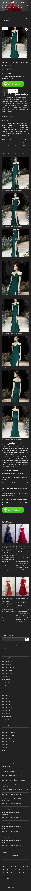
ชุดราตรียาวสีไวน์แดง (7, 726)
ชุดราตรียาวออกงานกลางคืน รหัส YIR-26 (11, 803)
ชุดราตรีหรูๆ (16, 101)
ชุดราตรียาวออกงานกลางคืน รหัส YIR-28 (11, 794)
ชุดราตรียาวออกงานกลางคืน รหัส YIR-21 (11, 812)
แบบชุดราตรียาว (10, 111)
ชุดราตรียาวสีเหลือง (6, 716)
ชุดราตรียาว (23, 94)
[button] (26, 29)
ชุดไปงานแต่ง (16, 103)
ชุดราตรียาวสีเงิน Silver (7, 707)
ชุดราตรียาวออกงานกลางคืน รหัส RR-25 (11, 845)
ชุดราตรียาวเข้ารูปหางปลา (18, 99)
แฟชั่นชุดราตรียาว (5, 570)
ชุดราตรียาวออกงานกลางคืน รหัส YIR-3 (11, 840)
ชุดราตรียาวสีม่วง (6, 698)
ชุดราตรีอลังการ (23, 101)
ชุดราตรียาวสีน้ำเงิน (6, 692)
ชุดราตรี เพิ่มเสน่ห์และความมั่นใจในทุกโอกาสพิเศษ (14, 784)
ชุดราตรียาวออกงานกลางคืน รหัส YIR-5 (11, 836)
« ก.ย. (7, 878)
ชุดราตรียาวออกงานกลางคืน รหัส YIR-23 (11, 808)
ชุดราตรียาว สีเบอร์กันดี (7, 655)
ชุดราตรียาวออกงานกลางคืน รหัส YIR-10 (11, 826)
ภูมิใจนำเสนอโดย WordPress (8, 887)
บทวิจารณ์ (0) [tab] (11, 116)
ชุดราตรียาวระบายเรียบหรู (8, 667)
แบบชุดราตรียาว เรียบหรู (9, 569)
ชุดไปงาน (10, 103)
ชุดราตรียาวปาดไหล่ (7, 661)
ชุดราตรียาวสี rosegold (7, 673)
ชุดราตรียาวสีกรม (9, 563)
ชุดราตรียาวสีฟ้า (6, 695)
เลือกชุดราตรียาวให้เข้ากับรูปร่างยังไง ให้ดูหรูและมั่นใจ (15, 789)
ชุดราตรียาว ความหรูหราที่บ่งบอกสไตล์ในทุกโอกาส (14, 780)
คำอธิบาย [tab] (4, 116)
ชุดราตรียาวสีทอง (6, 689)
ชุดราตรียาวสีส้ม (6, 701)
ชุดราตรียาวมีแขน (6, 664)
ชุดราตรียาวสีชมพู (6, 682)
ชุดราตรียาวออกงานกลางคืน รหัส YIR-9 (11, 831)
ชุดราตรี (18, 94)
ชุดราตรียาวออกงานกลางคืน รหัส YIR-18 (11, 817)
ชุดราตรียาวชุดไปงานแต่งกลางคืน (10, 658)
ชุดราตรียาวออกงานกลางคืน (13, 2)
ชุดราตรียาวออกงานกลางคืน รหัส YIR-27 (11, 798)
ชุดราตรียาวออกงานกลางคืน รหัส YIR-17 (11, 822)
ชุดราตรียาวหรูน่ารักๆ (7, 729)
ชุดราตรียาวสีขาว (6, 679)
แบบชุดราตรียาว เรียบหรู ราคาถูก (14, 105)
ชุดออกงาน (4, 103)
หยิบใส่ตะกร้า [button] (5, 553)
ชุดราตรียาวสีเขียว (18, 97)
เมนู (16, 13)
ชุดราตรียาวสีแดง (7, 617)
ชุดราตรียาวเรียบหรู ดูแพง (8, 741)
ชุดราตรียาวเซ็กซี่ (6, 738)
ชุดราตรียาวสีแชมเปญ (7, 719)
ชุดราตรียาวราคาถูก (11, 18)
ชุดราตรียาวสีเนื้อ (6, 713)
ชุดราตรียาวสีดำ (6, 686)
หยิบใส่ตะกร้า (13, 91)
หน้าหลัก (4, 18)
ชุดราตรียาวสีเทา (6, 710)
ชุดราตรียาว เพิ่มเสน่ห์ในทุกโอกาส (10, 775)
